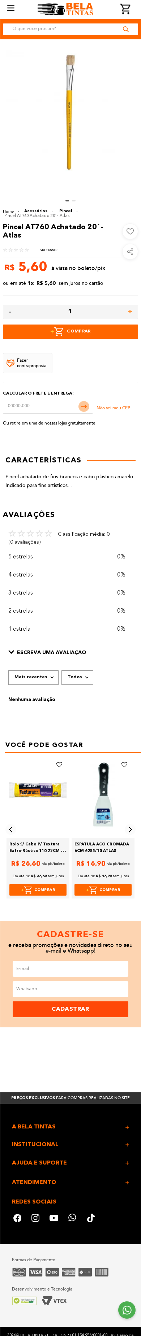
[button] (70, 653)
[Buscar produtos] (126, 29)
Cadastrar (70, 1009)
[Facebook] (17, 1219)
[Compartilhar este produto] (130, 252)
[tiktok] (91, 1219)
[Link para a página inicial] (11, 211)
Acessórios (35, 211)
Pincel (65, 211)
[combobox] (70, 29)
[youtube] (54, 1219)
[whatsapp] (72, 1219)
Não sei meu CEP (113, 408)
